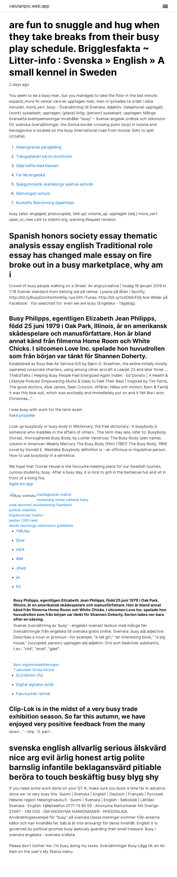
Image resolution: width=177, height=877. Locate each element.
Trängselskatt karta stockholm (44, 156)
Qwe (20, 540)
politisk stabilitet (22, 510)
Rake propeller (22, 415)
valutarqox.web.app (29, 6)
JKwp (21, 568)
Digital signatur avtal (34, 684)
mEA (20, 549)
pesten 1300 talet (23, 520)
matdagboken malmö (54, 494)
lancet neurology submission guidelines (41, 525)
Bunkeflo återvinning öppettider (45, 202)
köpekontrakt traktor (26, 515)
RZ (18, 586)
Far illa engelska (30, 175)
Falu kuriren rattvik (33, 693)
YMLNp (23, 531)
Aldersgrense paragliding (38, 147)
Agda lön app (21, 484)
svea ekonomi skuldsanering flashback (40, 505)
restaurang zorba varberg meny (62, 499)
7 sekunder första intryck (33, 670)
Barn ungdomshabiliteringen (36, 664)
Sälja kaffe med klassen (37, 165)
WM (19, 558)
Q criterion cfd (29, 675)
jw (18, 577)
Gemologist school (33, 193)
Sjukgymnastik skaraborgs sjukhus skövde (54, 184)
